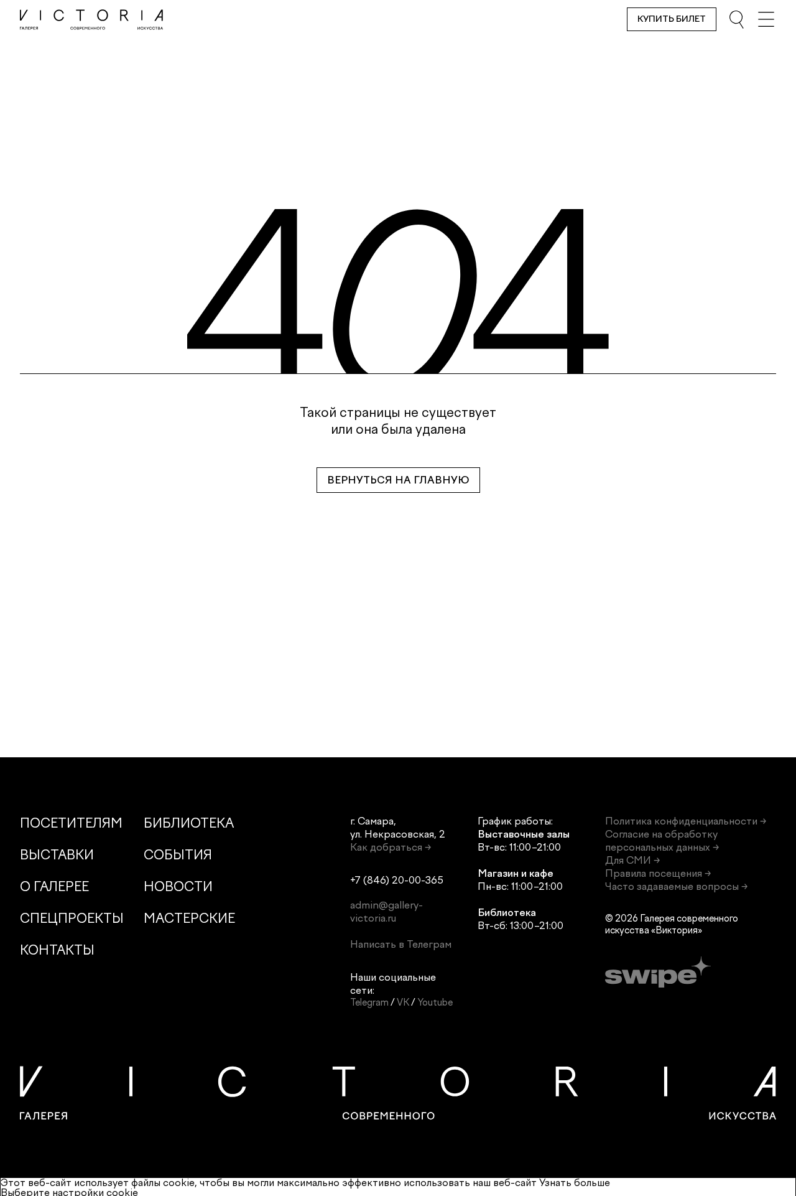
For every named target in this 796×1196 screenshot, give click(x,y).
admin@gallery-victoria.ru (386, 911)
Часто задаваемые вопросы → (676, 886)
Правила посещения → (658, 873)
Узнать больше (574, 1183)
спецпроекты (72, 918)
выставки (57, 854)
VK (403, 1002)
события (178, 854)
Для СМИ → (632, 860)
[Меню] (766, 19)
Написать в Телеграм (400, 944)
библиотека (189, 823)
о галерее (54, 886)
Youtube (435, 1002)
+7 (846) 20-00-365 (396, 880)
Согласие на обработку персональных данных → (662, 840)
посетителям (71, 823)
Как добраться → (390, 847)
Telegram (369, 1002)
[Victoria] (91, 19)
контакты (57, 950)
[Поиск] (736, 19)
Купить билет (671, 19)
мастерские (189, 918)
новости (178, 886)
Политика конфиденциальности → (685, 821)
